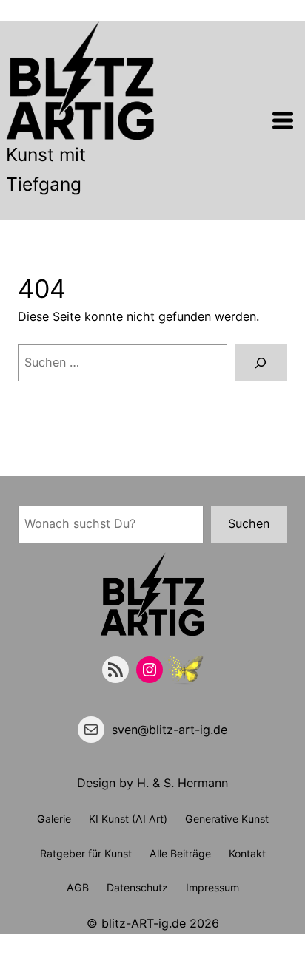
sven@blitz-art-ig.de (169, 729)
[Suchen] (261, 362)
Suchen (248, 523)
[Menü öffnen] (283, 120)
